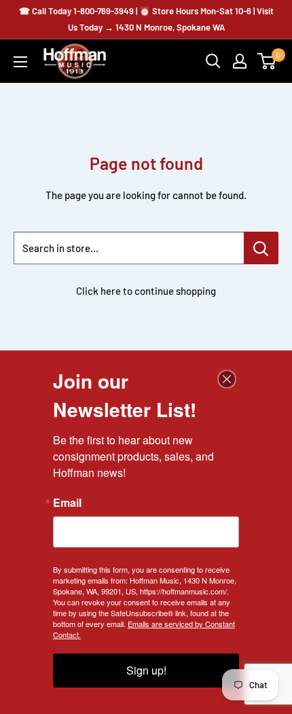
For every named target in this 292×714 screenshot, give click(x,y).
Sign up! (146, 670)
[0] (267, 61)
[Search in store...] (261, 248)
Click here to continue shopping (146, 291)
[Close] (227, 379)
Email (67, 502)
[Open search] (213, 61)
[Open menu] (20, 61)
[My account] (240, 61)
